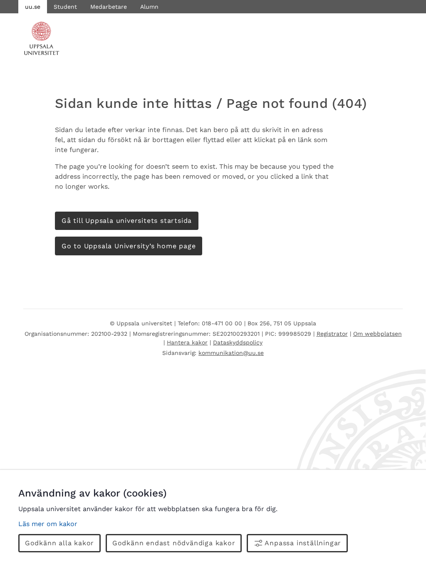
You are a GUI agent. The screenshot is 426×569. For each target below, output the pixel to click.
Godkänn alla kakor (59, 543)
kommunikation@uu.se (231, 352)
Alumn (149, 6)
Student (65, 6)
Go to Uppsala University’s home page (129, 246)
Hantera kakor (187, 342)
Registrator (332, 333)
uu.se (32, 6)
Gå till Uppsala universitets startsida (127, 221)
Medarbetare (108, 6)
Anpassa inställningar (303, 543)
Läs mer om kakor (47, 524)
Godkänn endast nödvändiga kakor (173, 543)
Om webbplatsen (377, 333)
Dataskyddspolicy (238, 342)
